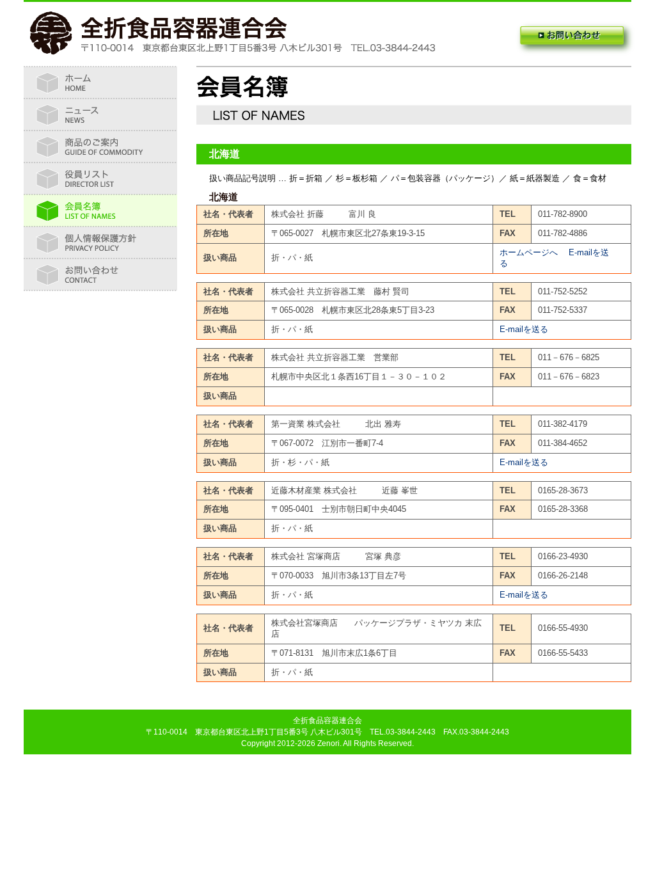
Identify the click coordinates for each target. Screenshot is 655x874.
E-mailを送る (524, 329)
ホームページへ (529, 252)
